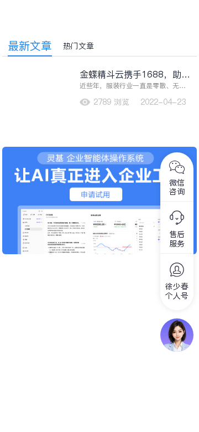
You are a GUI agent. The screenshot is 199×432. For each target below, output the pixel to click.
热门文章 (78, 46)
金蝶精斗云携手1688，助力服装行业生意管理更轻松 (135, 74)
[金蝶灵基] (99, 152)
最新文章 (30, 46)
